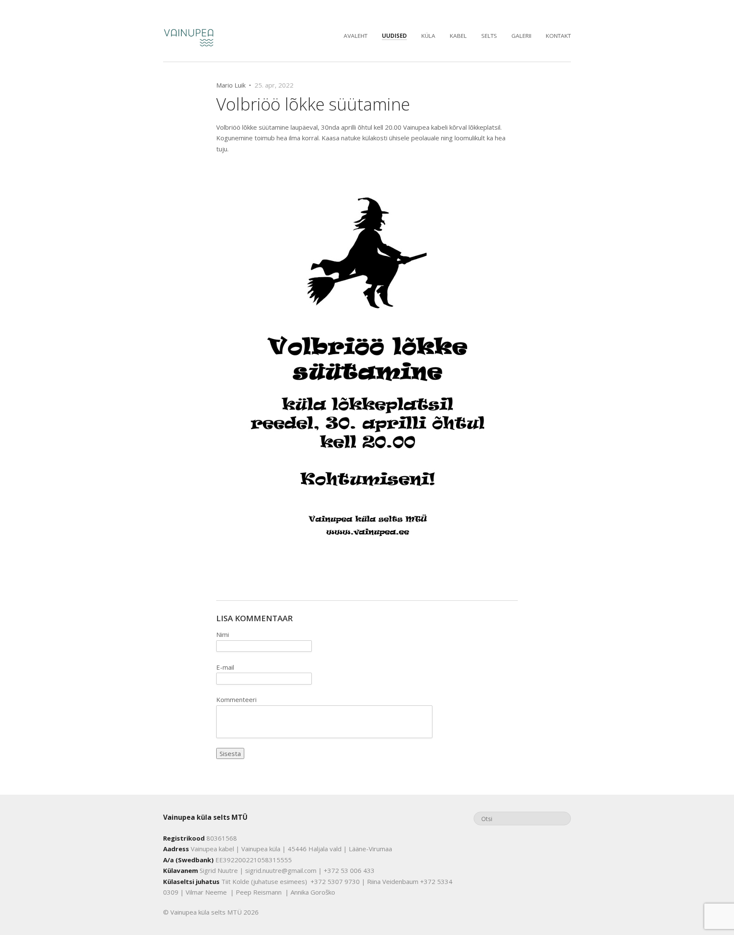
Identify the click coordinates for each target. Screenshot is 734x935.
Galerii (521, 36)
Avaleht (355, 36)
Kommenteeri (236, 699)
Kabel (458, 36)
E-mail (225, 667)
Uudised (394, 36)
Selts (489, 36)
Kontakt (558, 36)
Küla (428, 36)
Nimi (222, 634)
